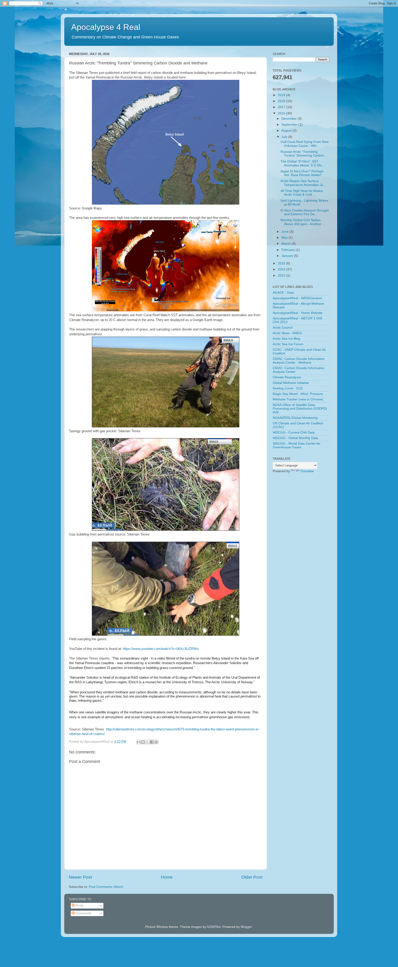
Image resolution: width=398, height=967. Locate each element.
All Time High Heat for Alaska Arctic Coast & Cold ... (302, 192)
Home (167, 877)
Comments (82, 913)
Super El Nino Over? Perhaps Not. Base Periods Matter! (302, 173)
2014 (282, 269)
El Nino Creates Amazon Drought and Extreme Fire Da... (305, 212)
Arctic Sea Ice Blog (286, 338)
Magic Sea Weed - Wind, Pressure (298, 394)
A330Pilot (214, 927)
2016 (282, 113)
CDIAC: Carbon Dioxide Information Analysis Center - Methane (299, 360)
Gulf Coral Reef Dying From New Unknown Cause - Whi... (304, 143)
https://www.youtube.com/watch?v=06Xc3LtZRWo (161, 649)
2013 (282, 275)
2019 (282, 95)
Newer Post (80, 877)
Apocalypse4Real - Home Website (297, 313)
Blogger (246, 927)
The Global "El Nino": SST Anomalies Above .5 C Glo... (303, 163)
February (288, 250)
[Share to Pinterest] (156, 742)
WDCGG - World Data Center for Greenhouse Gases (296, 445)
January (287, 256)
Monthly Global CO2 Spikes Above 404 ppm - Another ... (303, 222)
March (286, 243)
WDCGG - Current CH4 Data (294, 432)
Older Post (251, 877)
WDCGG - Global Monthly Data (295, 438)
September (289, 124)
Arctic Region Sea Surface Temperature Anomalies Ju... (303, 182)
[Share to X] (147, 742)
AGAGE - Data (283, 292)
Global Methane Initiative (291, 383)
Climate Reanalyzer (287, 377)
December (289, 118)
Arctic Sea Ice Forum (288, 344)
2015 (282, 263)
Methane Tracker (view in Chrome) (298, 399)
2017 (282, 107)
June (285, 231)
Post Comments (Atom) (106, 887)
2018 (282, 101)
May (285, 237)
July (284, 137)
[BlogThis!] (143, 742)
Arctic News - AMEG (287, 333)
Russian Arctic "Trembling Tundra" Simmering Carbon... (304, 153)
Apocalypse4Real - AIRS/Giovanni (297, 298)
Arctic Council (283, 327)
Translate (307, 471)
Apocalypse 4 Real (105, 27)
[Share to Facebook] (151, 742)
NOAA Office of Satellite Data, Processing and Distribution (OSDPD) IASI (300, 408)
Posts (78, 905)
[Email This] (138, 742)
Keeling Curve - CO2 (288, 388)
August (287, 130)
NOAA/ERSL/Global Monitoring (295, 418)
